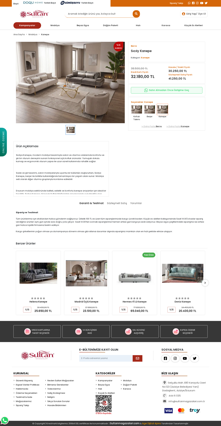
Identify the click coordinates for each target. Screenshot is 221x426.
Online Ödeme (3, 142)
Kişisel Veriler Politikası (27, 384)
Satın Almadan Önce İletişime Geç (169, 90)
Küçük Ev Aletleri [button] (193, 25)
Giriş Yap (191, 13)
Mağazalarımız (24, 401)
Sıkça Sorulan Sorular (58, 401)
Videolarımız (54, 388)
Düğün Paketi (130, 384)
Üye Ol (202, 13)
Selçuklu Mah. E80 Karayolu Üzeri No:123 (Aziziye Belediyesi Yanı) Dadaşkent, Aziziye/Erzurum (184, 386)
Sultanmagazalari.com (124, 423)
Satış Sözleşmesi (56, 393)
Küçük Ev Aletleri (106, 393)
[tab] (91, 203)
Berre (159, 126)
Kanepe (185, 126)
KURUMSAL (21, 373)
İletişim (51, 397)
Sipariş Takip (176, 3)
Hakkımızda (22, 388)
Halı (100, 388)
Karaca (127, 388)
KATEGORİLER (105, 373)
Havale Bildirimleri (56, 405)
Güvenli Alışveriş (24, 380)
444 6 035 (174, 395)
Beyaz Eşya (104, 384)
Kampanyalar (105, 380)
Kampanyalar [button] (27, 25)
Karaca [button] (166, 25)
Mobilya (127, 380)
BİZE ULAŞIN (169, 373)
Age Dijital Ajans (151, 423)
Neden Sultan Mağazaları (60, 380)
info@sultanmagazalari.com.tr (187, 401)
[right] (205, 282)
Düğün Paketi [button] (110, 25)
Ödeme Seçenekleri (26, 393)
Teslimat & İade (24, 397)
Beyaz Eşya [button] (83, 25)
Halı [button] (138, 25)
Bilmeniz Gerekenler (58, 384)
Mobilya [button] (55, 25)
